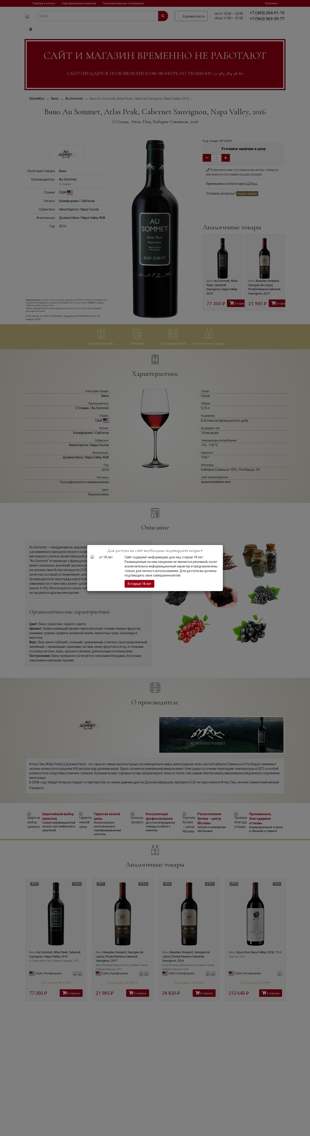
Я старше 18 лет (139, 584)
